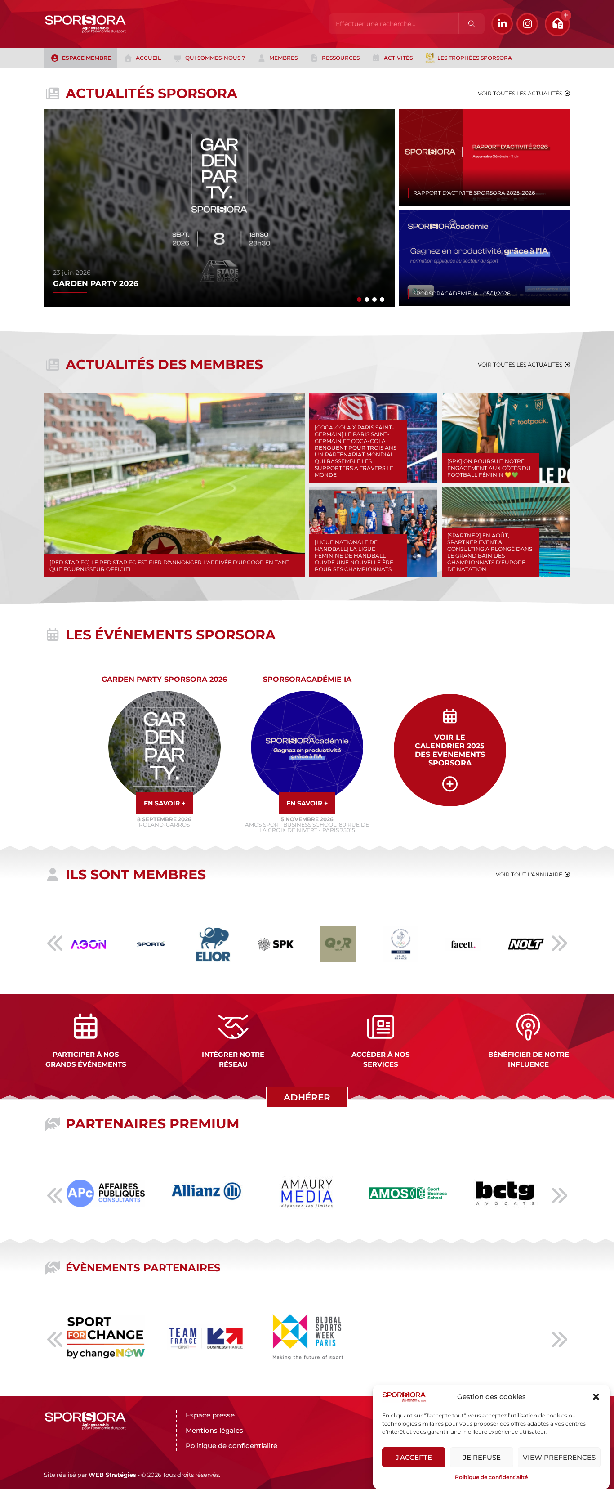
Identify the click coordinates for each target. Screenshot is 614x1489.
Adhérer (307, 1097)
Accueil (148, 57)
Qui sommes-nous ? (215, 57)
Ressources (341, 57)
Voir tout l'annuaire (529, 874)
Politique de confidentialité (491, 1477)
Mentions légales (214, 1430)
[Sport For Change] (106, 1320)
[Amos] (408, 1192)
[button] (596, 1396)
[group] (219, 208)
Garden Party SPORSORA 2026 (164, 679)
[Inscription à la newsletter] (557, 23)
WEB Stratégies (112, 1474)
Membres (283, 57)
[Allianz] (206, 1168)
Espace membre (86, 57)
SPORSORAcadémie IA (307, 679)
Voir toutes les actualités (520, 93)
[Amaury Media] (307, 1174)
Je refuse (482, 1457)
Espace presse (210, 1415)
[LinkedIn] (502, 24)
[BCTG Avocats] (505, 1162)
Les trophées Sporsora (474, 57)
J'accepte (414, 1457)
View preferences (559, 1457)
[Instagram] (527, 24)
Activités (398, 57)
